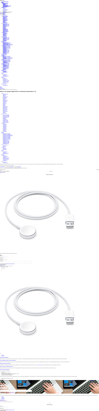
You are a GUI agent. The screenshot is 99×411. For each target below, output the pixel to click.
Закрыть (4, 264)
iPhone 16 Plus (5, 7)
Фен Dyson (4, 61)
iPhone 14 (4, 103)
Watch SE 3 (4, 34)
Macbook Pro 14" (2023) (6, 50)
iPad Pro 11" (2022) (5, 30)
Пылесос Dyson (5, 76)
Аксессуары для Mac (6, 67)
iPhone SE (4, 112)
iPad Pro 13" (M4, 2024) (6, 114)
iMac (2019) (4, 146)
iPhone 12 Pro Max (5, 20)
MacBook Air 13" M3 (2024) (6, 137)
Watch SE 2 (4, 36)
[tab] (49, 357)
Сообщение (1, 389)
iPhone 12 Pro (5, 19)
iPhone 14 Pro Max (5, 16)
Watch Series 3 (5, 40)
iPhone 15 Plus (5, 10)
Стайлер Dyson (5, 60)
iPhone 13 (4, 13)
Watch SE (4, 39)
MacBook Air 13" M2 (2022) (6, 48)
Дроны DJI (4, 71)
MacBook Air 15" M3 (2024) (6, 46)
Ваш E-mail (1, 259)
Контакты (3, 7)
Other (2, 70)
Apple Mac (3, 56)
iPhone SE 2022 (5, 15)
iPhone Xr (4, 21)
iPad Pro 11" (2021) (5, 29)
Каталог (1, 0)
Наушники (4, 66)
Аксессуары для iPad (6, 68)
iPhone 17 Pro (5, 3)
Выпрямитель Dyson (6, 75)
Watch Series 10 (5, 35)
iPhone (2, 2)
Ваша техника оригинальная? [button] (4, 357)
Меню (3, 0)
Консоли (3, 63)
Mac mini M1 (4, 58)
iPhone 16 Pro (5, 6)
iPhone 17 (4, 5)
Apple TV (4, 82)
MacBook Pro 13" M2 (6, 52)
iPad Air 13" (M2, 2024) (6, 25)
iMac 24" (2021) (5, 54)
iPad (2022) (4, 27)
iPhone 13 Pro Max (5, 18)
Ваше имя (1, 255)
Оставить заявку (92, 380)
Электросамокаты (5, 85)
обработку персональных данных (10, 263)
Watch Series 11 (5, 33)
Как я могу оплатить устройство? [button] (4, 369)
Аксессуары (3, 64)
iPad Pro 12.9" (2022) (5, 31)
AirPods (3, 41)
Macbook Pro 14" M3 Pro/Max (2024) (8, 44)
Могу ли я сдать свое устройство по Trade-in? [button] (6, 366)
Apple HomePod (5, 69)
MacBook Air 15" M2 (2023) (6, 47)
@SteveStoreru (11, 166)
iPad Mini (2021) (5, 28)
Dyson (2, 73)
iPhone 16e (4, 8)
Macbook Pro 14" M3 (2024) (6, 45)
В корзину (51, 171)
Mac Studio (4, 57)
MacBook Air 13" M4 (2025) (6, 43)
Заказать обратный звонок (3, 400)
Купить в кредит (2, 265)
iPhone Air (4, 4)
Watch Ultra (4, 128)
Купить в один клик (2, 172)
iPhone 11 (4, 105)
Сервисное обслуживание (5, 1)
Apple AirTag (4, 78)
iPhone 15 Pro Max (5, 9)
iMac (2, 144)
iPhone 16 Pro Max (5, 96)
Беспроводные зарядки (6, 80)
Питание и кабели (5, 65)
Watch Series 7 (5, 130)
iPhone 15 (4, 11)
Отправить (1, 264)
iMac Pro (4, 55)
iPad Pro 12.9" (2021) (5, 121)
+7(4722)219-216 (2, 166)
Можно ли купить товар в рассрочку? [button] (5, 363)
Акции (2, 397)
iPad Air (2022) (5, 26)
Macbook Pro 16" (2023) (6, 49)
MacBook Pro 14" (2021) (6, 51)
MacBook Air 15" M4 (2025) (6, 42)
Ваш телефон (1, 386)
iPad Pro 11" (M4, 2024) (6, 24)
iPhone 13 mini (5, 17)
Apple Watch (3, 32)
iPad (2, 23)
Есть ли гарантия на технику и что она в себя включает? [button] (8, 360)
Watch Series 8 (5, 38)
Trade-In (3, 59)
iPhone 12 (4, 14)
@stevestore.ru (19, 166)
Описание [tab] (3, 355)
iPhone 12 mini (5, 22)
